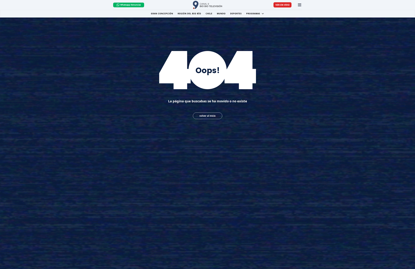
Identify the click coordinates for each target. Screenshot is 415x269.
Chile (209, 13)
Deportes (236, 13)
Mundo (221, 13)
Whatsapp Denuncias (130, 4)
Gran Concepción (162, 13)
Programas (253, 13)
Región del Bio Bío (189, 13)
